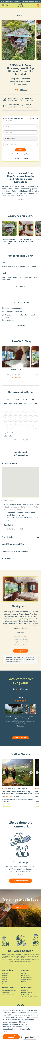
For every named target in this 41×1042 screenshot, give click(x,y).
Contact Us (24, 990)
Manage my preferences (29, 1037)
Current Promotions (8, 994)
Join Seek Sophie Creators (29, 996)
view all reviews (20, 738)
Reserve (20, 150)
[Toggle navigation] (3, 5)
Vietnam (4, 977)
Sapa (18, 15)
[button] (4, 356)
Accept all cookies (11, 1037)
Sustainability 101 (26, 979)
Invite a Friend (6, 992)
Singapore (5, 973)
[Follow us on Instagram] (22, 1005)
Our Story (24, 973)
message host (20, 651)
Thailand (4, 979)
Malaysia (4, 981)
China (3, 984)
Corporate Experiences (9, 990)
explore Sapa (20, 907)
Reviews (23, 981)
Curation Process (26, 977)
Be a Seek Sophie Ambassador (26, 993)
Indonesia (4, 975)
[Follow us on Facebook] (18, 1005)
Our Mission (25, 975)
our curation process (21, 881)
